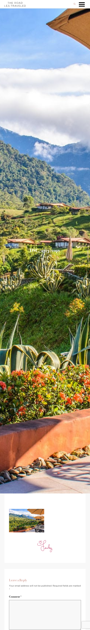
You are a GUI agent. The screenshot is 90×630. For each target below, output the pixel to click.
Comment (15, 596)
